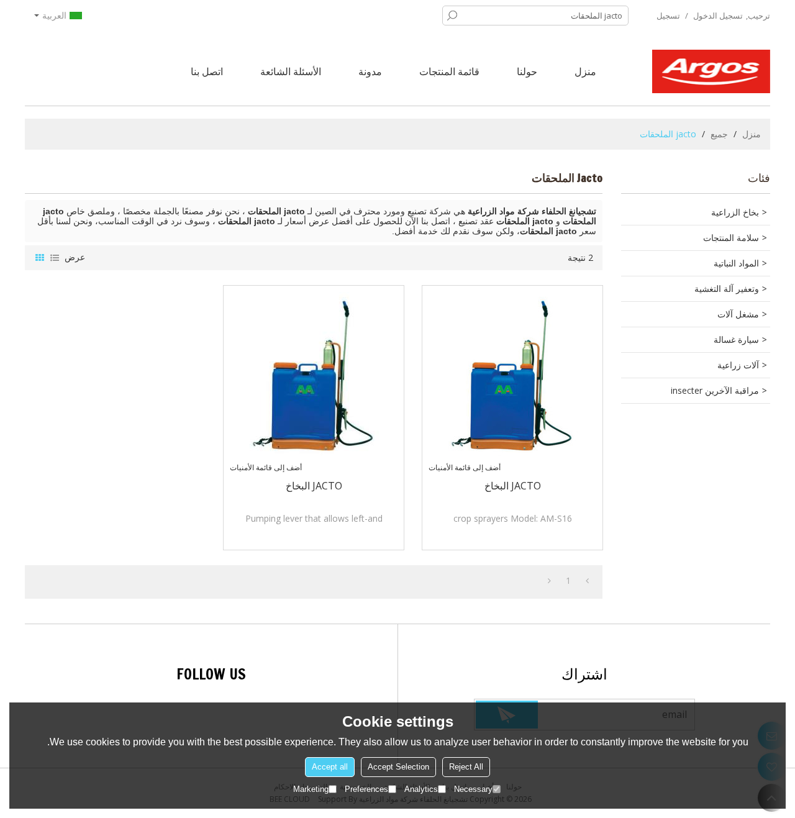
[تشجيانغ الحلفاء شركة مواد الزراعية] (711, 71)
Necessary (473, 789)
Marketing (311, 789)
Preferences (366, 789)
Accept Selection (398, 766)
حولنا (527, 71)
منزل (585, 71)
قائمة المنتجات (449, 71)
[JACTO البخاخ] (512, 376)
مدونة (370, 71)
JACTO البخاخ (512, 486)
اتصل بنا (207, 71)
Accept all (330, 766)
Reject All (466, 766)
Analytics (421, 789)
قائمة (54, 258)
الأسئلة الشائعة (290, 71)
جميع (719, 134)
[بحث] (452, 15)
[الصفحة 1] (587, 580)
